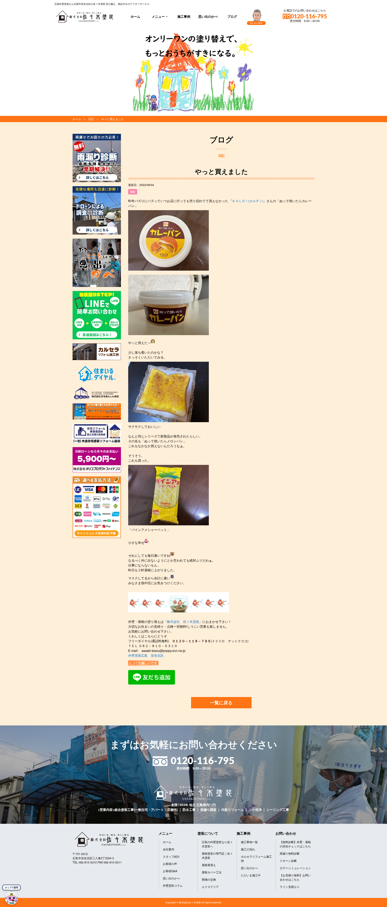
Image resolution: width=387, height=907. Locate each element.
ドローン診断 (288, 861)
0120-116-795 (309, 16)
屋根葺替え (209, 865)
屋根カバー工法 (212, 872)
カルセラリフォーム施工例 (256, 858)
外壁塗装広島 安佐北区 (146, 655)
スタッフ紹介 (171, 856)
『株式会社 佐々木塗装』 (183, 621)
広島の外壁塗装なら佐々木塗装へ (217, 844)
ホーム (135, 16)
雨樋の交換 (209, 879)
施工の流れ (248, 849)
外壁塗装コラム (173, 885)
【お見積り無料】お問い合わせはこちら (295, 877)
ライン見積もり (290, 887)
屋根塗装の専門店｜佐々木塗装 (217, 855)
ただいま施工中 (251, 875)
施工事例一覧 (249, 842)
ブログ (232, 16)
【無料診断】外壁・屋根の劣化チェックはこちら (295, 844)
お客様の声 (170, 864)
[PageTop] (373, 902)
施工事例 (183, 16)
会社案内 (168, 849)
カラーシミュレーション (295, 868)
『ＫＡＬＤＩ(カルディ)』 (247, 200)
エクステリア (210, 887)
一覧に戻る (221, 702)
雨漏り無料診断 (290, 853)
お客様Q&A (170, 871)
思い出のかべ (208, 16)
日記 (132, 192)
